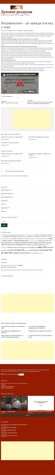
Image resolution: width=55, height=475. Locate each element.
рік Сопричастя (36, 250)
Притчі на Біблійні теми (6, 197)
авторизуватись (24, 175)
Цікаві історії (4, 207)
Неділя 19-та (31, 236)
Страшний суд (33, 247)
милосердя (4, 250)
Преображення (23, 247)
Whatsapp (3, 384)
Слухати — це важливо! (8, 411)
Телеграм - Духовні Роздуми (7, 386)
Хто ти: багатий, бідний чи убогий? (9, 427)
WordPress (31, 371)
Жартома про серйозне (6, 193)
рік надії (6, 253)
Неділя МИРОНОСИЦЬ (8, 242)
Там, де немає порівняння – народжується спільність (40, 154)
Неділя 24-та (8, 238)
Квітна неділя (18, 235)
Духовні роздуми (16, 12)
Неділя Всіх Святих (44, 240)
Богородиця (4, 235)
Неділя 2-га (25, 235)
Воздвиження (9, 96)
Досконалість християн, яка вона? (9, 432)
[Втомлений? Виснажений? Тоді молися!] (41, 403)
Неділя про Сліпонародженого (17, 244)
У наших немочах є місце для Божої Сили (40, 336)
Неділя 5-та (39, 235)
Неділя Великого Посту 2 (43, 238)
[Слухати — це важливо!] (14, 403)
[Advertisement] (32, 119)
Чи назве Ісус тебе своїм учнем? (8, 430)
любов (50, 247)
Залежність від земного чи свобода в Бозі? (12, 137)
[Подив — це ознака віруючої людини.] (1, 238)
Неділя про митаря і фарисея (36, 244)
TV (35, 371)
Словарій (20, 265)
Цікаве (2, 211)
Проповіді (3, 200)
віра (42, 247)
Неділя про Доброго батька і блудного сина (30, 243)
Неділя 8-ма (9, 236)
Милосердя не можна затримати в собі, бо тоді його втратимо (12, 336)
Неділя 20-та (39, 236)
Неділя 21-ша (47, 236)
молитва (12, 250)
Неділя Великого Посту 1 (33, 238)
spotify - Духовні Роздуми (7, 387)
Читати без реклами (28, 30)
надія (20, 250)
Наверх (37, 371)
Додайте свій (21, 171)
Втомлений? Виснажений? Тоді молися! (40, 411)
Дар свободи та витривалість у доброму (39, 137)
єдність (41, 253)
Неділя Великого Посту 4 (33, 240)
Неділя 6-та (47, 235)
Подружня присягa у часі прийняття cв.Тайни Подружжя (14, 424)
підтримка (27, 250)
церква (36, 253)
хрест (31, 253)
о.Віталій (20, 30)
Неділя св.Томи (13, 247)
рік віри (47, 250)
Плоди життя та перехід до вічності (10, 142)
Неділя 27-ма (24, 238)
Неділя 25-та (16, 238)
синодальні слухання (21, 253)
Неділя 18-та (24, 236)
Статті (2, 204)
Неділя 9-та (17, 236)
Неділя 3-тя (32, 235)
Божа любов (11, 235)
